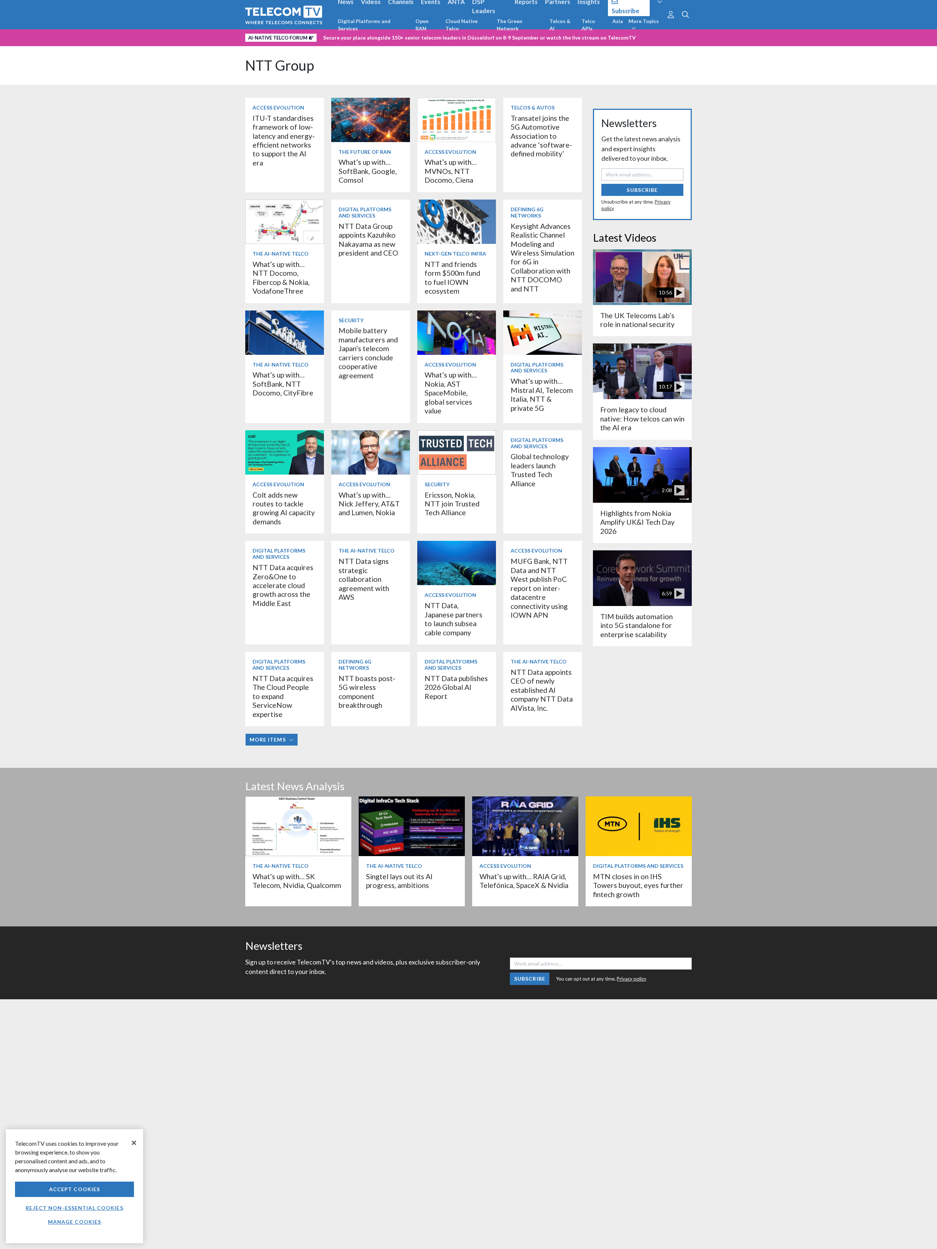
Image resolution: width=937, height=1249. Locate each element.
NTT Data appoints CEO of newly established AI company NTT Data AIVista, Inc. (542, 690)
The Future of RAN (365, 152)
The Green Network (509, 24)
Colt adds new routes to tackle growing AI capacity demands (284, 508)
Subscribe (642, 190)
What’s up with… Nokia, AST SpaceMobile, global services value (451, 393)
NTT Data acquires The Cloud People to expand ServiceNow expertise (283, 696)
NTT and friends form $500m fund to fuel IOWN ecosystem (452, 277)
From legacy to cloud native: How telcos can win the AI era (642, 418)
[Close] (134, 1143)
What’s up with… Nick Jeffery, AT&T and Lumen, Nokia (369, 504)
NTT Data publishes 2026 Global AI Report (456, 687)
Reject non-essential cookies (74, 1208)
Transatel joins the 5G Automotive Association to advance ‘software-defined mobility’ (541, 136)
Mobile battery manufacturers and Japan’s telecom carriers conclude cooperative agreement (368, 352)
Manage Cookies (74, 1222)
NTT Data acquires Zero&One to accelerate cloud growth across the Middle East (283, 585)
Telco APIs (588, 24)
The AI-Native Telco (281, 253)
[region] (74, 1186)
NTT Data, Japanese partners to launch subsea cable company (453, 618)
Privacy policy (631, 979)
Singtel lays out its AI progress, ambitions (399, 880)
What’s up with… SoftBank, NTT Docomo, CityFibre (283, 384)
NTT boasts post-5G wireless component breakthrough (367, 691)
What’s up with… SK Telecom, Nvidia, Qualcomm (297, 880)
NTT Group (279, 65)
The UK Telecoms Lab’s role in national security (637, 319)
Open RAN (422, 24)
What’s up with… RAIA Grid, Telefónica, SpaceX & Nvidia (523, 880)
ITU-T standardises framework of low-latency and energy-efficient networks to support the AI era (284, 140)
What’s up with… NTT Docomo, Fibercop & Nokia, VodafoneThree (281, 277)
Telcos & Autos (533, 107)
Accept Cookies (74, 1189)
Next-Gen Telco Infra (455, 253)
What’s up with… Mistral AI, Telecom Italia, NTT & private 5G (542, 394)
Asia (617, 21)
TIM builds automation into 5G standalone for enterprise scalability (636, 625)
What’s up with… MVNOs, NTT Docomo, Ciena (451, 171)
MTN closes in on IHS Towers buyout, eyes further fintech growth (638, 885)
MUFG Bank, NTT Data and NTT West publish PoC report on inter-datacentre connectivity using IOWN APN (539, 588)
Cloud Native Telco (461, 24)
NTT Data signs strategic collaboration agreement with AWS (364, 579)
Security (351, 320)
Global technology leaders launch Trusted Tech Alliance (540, 469)
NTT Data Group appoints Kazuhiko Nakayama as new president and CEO (368, 239)
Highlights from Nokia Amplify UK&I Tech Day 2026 (637, 522)
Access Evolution (278, 107)
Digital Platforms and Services (364, 24)
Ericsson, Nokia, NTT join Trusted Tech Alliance (452, 504)
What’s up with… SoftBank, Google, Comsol (368, 171)
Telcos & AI (560, 24)
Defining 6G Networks (527, 212)
